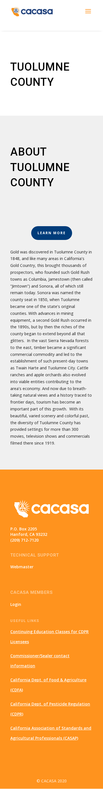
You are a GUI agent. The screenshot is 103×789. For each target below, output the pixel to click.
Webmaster (21, 566)
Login (15, 604)
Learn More (51, 232)
